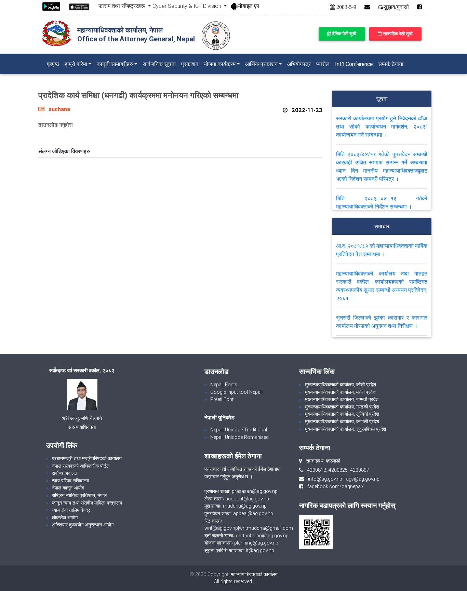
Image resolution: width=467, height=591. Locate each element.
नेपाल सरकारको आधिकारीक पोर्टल (80, 466)
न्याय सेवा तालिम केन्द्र (71, 510)
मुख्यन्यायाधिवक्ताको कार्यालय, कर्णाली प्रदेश (342, 421)
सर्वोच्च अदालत (64, 473)
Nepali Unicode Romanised (239, 437)
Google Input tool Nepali (236, 392)
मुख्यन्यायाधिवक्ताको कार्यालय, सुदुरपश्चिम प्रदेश (345, 429)
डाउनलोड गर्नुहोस (55, 124)
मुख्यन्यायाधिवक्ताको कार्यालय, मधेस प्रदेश (340, 392)
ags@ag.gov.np (362, 479)
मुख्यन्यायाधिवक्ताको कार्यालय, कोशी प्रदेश (340, 384)
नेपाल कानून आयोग (68, 488)
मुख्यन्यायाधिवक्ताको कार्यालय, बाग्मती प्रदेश (341, 399)
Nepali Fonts (223, 384)
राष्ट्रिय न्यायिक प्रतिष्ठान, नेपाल (79, 495)
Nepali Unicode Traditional (238, 430)
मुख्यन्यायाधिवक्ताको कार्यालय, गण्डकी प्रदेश (342, 407)
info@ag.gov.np (325, 479)
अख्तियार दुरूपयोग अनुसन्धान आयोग (83, 525)
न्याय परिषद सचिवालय (70, 481)
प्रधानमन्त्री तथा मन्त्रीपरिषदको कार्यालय (87, 458)
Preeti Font (222, 399)
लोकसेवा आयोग (65, 517)
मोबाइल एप (248, 5)
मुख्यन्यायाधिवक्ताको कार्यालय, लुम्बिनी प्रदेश (342, 414)
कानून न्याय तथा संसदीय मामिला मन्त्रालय (87, 503)
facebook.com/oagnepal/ (333, 486)
